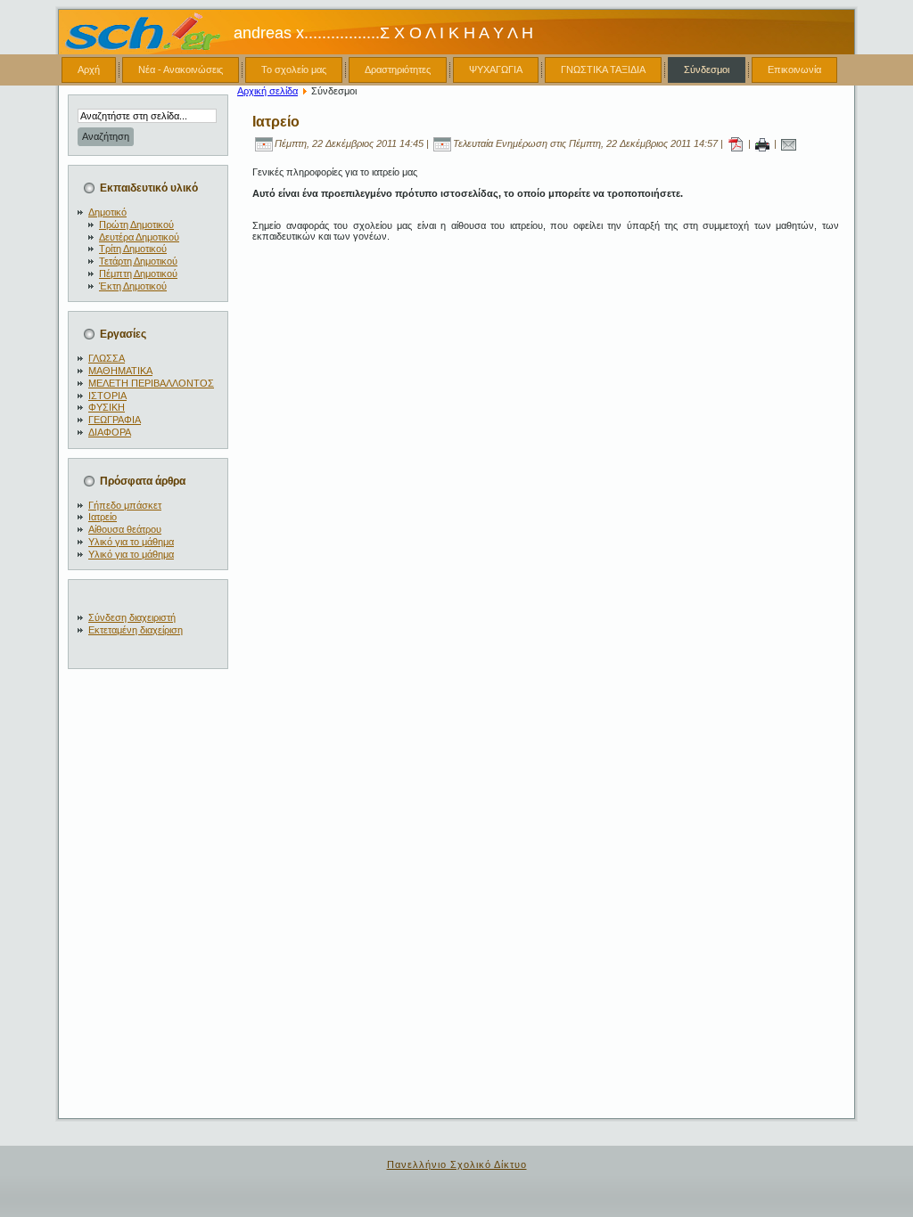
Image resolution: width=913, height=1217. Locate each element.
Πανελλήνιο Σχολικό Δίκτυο (457, 1164)
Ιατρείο (102, 516)
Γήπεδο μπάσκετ (124, 505)
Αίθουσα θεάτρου (124, 529)
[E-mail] (788, 143)
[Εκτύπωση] (762, 143)
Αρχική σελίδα (267, 91)
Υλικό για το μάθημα (131, 541)
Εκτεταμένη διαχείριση (135, 630)
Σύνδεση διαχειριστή (132, 617)
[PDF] (735, 143)
